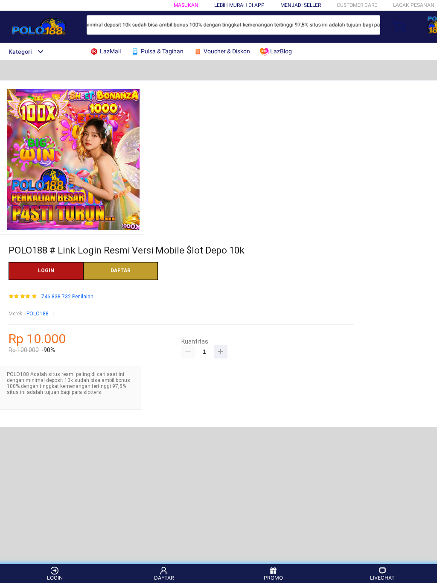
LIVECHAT (382, 577)
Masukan (186, 5)
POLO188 (37, 314)
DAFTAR (121, 271)
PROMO (273, 577)
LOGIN (46, 271)
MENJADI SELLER (300, 5)
